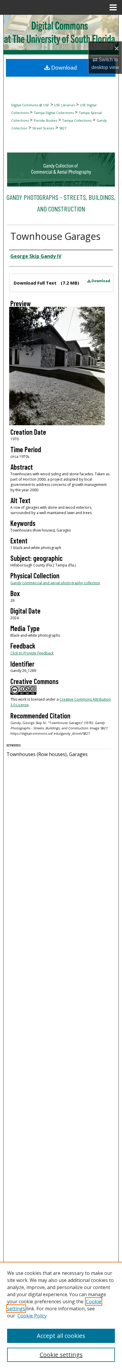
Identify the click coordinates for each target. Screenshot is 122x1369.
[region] (61, 1315)
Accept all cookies (61, 1336)
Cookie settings (61, 1355)
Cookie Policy (32, 1315)
